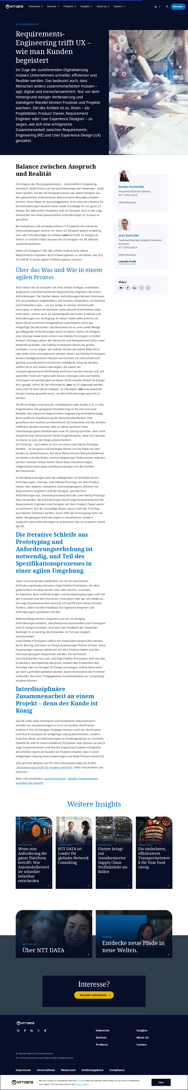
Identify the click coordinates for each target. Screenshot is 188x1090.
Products (102, 1044)
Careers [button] (118, 6)
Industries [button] (34, 6)
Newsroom (68, 1070)
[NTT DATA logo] (12, 6)
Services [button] (51, 6)
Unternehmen (46, 1070)
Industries (103, 1030)
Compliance (117, 1070)
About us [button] (101, 6)
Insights (141, 1030)
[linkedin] (134, 287)
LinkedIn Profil (127, 261)
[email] (121, 287)
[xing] (45, 1030)
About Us (142, 1037)
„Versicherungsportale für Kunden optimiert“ (44, 767)
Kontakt (178, 6)
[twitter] (141, 287)
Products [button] (68, 6)
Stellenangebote (92, 1070)
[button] (167, 6)
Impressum (23, 1070)
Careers (141, 1044)
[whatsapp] (148, 287)
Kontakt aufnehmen (93, 995)
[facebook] (127, 287)
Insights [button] (84, 6)
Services (101, 1037)
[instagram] (18, 1030)
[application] (94, 1082)
